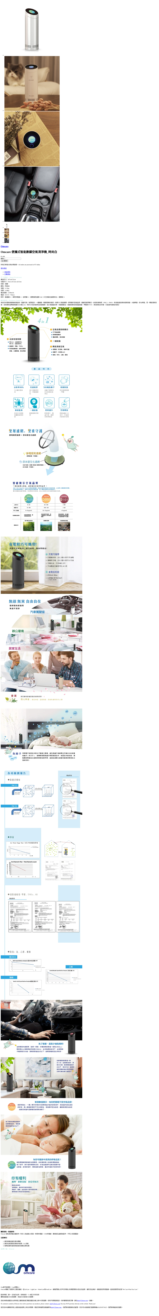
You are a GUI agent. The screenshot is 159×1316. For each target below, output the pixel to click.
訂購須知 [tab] (7, 274)
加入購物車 (4, 261)
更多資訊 (4, 268)
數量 (2, 258)
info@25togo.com (82, 1300)
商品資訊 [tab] (7, 272)
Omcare (4, 246)
